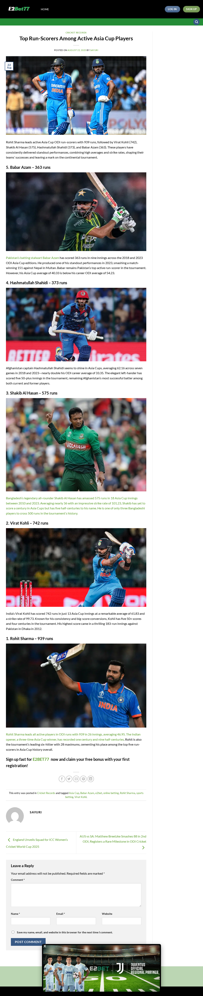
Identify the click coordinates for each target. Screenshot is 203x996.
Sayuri (94, 50)
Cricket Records (76, 32)
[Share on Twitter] (69, 779)
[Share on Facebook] (62, 779)
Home (45, 9)
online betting (111, 793)
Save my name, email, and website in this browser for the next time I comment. (65, 932)
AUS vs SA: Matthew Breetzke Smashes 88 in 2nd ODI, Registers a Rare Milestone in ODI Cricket (113, 838)
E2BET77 (41, 759)
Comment (18, 879)
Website (107, 913)
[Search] (196, 22)
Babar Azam (87, 793)
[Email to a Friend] (76, 779)
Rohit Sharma (127, 793)
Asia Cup (74, 793)
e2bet (98, 793)
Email (60, 913)
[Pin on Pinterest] (83, 779)
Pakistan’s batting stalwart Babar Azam (32, 258)
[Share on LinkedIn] (90, 779)
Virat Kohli (81, 797)
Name (15, 913)
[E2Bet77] (19, 9)
